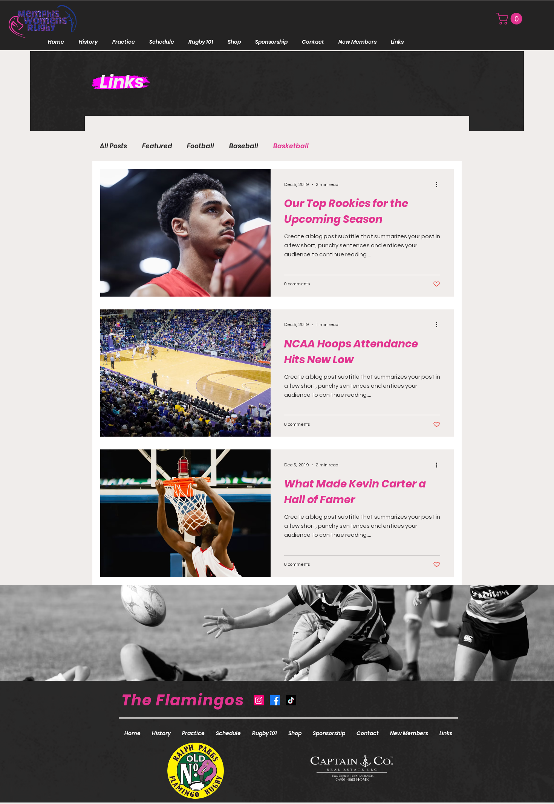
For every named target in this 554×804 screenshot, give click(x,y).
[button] (510, 18)
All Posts (113, 146)
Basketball (291, 146)
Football (200, 146)
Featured (157, 146)
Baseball (243, 146)
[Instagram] (259, 700)
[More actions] (439, 184)
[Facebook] (275, 700)
